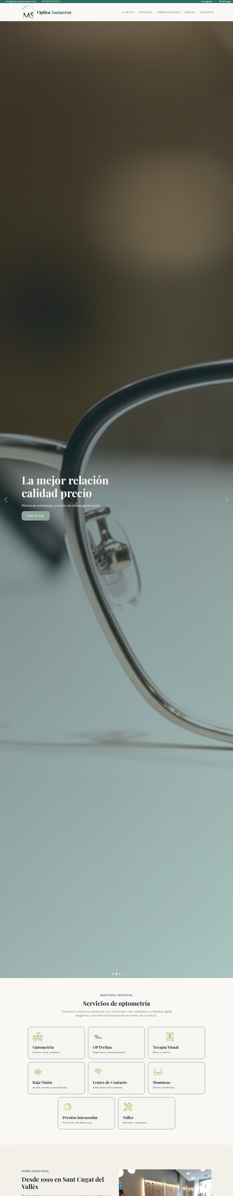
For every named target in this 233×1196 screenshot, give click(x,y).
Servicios (145, 12)
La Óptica (128, 12)
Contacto (207, 12)
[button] (6, 499)
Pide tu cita (35, 515)
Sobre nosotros (168, 12)
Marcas (190, 12)
